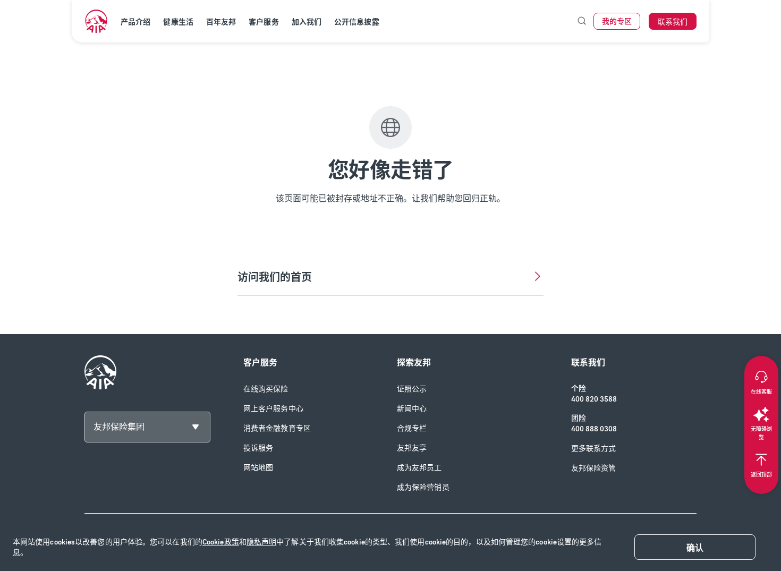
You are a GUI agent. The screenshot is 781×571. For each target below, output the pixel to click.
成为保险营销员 (423, 487)
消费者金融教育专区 (277, 428)
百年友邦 (221, 22)
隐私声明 (261, 542)
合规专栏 (412, 428)
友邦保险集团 (119, 427)
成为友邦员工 (419, 467)
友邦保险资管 (593, 468)
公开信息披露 (356, 22)
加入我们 (306, 22)
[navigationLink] (96, 21)
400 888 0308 (594, 428)
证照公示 (412, 389)
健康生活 (178, 22)
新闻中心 (412, 408)
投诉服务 (258, 448)
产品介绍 (135, 22)
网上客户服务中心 (273, 408)
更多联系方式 (593, 448)
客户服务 (263, 22)
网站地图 (258, 467)
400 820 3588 (594, 399)
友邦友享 (412, 448)
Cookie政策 (220, 542)
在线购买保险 (265, 389)
